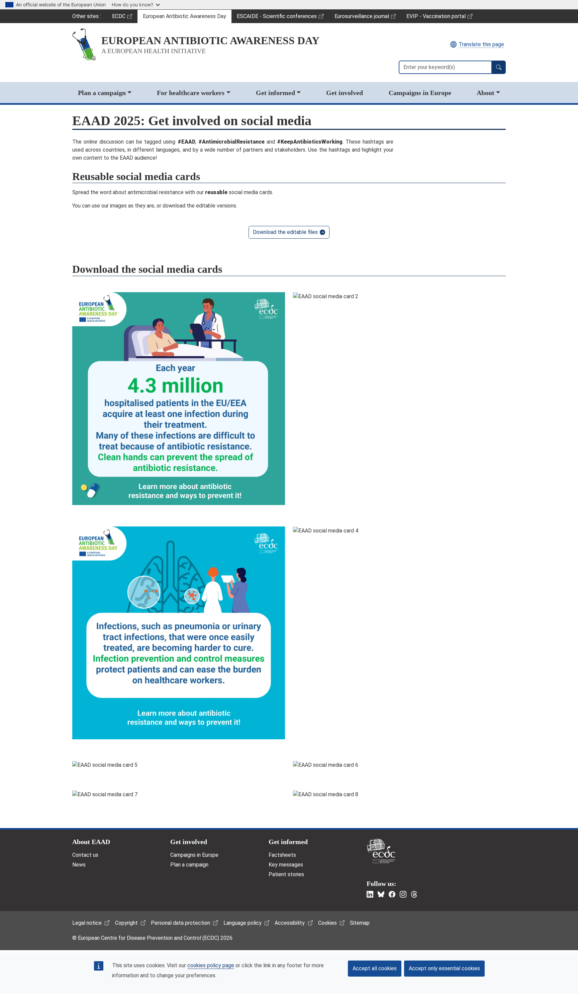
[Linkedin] (370, 894)
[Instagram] (403, 894)
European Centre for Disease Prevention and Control (381, 850)
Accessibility (290, 923)
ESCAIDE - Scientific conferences (276, 18)
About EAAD (91, 841)
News (79, 864)
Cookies (327, 923)
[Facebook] (392, 894)
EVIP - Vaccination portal (436, 18)
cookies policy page (210, 965)
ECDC (124, 18)
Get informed (275, 92)
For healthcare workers (190, 92)
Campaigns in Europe (420, 92)
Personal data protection (180, 923)
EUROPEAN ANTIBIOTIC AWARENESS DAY (210, 40)
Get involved (344, 92)
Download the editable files (285, 232)
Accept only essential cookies (444, 968)
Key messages (286, 864)
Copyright (126, 923)
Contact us (85, 855)
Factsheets (282, 855)
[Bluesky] (381, 894)
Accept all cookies (375, 968)
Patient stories (286, 874)
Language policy (242, 923)
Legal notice (87, 923)
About (485, 92)
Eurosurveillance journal (362, 18)
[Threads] (414, 894)
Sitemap (360, 923)
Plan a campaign (102, 92)
